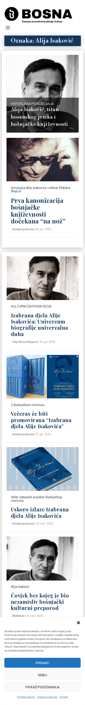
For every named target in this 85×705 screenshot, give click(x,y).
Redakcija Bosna (23, 229)
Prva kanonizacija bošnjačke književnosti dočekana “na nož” (38, 210)
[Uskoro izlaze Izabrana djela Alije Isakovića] (43, 469)
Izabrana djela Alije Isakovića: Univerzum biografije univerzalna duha (39, 324)
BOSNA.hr (18, 615)
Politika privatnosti (47, 696)
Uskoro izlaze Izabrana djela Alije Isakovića (40, 512)
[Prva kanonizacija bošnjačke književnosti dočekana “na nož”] (43, 160)
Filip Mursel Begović (25, 342)
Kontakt (64, 696)
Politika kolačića (26, 696)
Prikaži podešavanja (43, 687)
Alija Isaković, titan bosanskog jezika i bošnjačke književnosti (39, 117)
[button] (78, 622)
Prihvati (42, 663)
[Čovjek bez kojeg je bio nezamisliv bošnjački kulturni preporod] (43, 559)
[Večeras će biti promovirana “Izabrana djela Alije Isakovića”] (43, 377)
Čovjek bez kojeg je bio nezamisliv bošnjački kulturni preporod (40, 601)
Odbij (42, 675)
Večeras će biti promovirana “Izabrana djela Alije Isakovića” (41, 420)
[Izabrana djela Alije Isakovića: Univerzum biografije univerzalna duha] (43, 278)
